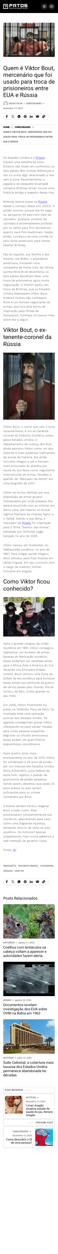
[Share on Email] (37, 116)
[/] (44, 6)
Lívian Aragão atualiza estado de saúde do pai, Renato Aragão (39, 1110)
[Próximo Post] (44, 1137)
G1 (14, 850)
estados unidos (28, 866)
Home (6, 127)
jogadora (47, 866)
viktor (20, 871)
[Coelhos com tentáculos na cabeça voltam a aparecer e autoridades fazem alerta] (29, 921)
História (8, 1058)
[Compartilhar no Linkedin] (31, 116)
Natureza (9, 942)
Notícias (31, 1097)
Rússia (40, 157)
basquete (10, 866)
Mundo (7, 1000)
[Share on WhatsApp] (19, 116)
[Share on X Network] (13, 116)
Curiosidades (34, 103)
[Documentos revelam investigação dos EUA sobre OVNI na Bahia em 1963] (29, 978)
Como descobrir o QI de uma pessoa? (19, 1141)
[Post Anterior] (14, 1105)
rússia (8, 871)
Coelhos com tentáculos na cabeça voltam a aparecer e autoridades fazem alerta (25, 951)
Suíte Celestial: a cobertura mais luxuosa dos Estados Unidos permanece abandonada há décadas (28, 1069)
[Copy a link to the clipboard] (44, 116)
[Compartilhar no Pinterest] (25, 116)
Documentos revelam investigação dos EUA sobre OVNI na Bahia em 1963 (25, 1009)
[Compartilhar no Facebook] (7, 116)
